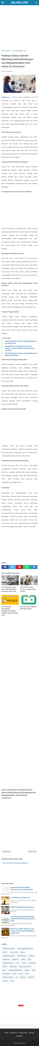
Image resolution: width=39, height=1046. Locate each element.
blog (29, 959)
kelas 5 (27, 970)
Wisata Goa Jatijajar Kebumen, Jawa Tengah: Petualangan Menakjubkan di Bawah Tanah (22, 931)
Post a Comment (7, 71)
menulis (5, 981)
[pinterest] (19, 567)
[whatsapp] (26, 567)
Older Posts (32, 851)
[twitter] (12, 567)
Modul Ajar (13, 966)
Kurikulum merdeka (9, 948)
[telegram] (34, 567)
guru (4, 970)
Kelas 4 (5, 966)
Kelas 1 (5, 952)
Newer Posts (7, 851)
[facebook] (5, 567)
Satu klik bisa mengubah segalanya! (15, 863)
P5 (16, 977)
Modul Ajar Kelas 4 (25, 966)
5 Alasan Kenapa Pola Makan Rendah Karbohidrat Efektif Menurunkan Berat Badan (22, 919)
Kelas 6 (24, 963)
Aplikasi (31, 956)
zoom (21, 973)
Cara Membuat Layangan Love (20, 897)
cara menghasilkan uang (25, 948)
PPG (17, 963)
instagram (15, 959)
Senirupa (22, 977)
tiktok (14, 973)
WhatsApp (32, 963)
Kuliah (23, 959)
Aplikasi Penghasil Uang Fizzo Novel (22, 907)
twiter (12, 981)
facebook (31, 977)
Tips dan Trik (14, 952)
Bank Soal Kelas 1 (8, 963)
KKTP (27, 973)
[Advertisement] (19, 27)
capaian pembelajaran (15, 970)
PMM (33, 970)
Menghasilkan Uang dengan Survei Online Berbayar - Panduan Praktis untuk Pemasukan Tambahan (19, 348)
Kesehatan (6, 959)
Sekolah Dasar (21, 956)
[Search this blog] (36, 2)
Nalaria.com (19, 2)
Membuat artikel (8, 977)
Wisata (22, 952)
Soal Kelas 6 (6, 973)
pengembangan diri (9, 956)
